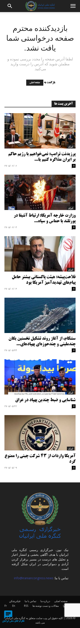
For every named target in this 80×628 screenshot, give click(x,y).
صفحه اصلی (35, 82)
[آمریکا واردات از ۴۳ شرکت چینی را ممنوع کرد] (40, 432)
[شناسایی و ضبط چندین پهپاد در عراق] (40, 377)
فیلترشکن (14, 601)
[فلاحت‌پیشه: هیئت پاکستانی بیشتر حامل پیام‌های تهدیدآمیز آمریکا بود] (40, 254)
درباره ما (45, 601)
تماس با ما (30, 601)
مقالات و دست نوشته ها (45, 606)
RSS (26, 606)
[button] (10, 6)
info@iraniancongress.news (33, 578)
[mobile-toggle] (73, 6)
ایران (70, 146)
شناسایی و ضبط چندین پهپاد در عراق (45, 400)
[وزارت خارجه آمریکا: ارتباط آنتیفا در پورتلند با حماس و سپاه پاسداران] (40, 192)
